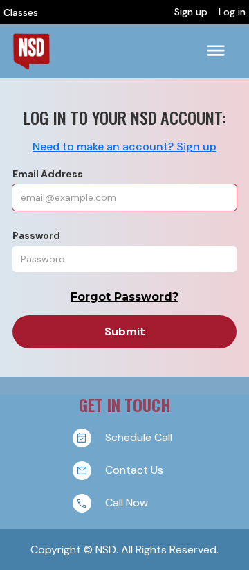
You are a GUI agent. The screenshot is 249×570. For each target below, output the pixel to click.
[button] (216, 51)
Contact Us (134, 469)
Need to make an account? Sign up (124, 146)
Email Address (47, 174)
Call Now (126, 502)
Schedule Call (138, 436)
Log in (232, 12)
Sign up (191, 12)
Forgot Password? (124, 296)
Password (36, 235)
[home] (31, 51)
